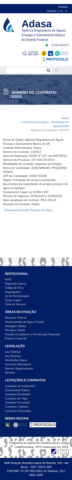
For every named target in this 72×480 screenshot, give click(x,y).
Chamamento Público (17, 390)
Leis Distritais (13, 356)
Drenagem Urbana (15, 326)
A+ (61, 11)
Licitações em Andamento (20, 386)
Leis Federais (13, 351)
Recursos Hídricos (15, 317)
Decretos (10, 372)
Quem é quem (13, 300)
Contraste (51, 11)
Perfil (8, 279)
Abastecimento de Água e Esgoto (24, 321)
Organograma (13, 291)
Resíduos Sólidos (15, 330)
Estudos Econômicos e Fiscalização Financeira (32, 334)
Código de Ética (14, 287)
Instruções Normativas (18, 364)
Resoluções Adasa (16, 360)
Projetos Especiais (16, 338)
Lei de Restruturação (17, 295)
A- (66, 11)
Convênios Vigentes (16, 406)
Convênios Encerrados (18, 410)
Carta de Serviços (15, 304)
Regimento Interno (15, 283)
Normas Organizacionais (19, 368)
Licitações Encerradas (18, 394)
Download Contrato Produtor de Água (28, 210)
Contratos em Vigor (16, 398)
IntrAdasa (63, 7)
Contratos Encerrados (17, 402)
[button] (56, 70)
